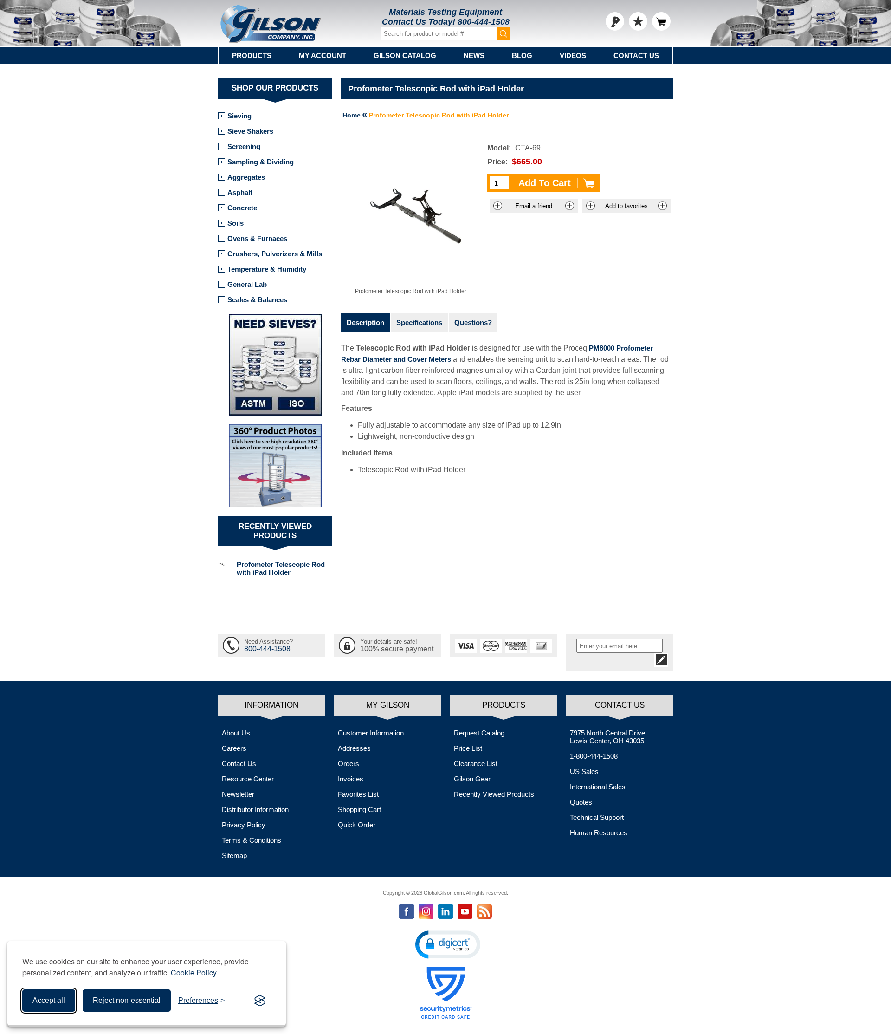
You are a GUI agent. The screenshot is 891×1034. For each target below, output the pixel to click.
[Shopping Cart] (661, 21)
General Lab (247, 284)
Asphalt (239, 192)
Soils (235, 223)
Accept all (48, 1000)
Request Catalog (479, 733)
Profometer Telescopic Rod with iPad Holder (281, 568)
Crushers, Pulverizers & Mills (274, 254)
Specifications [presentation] (419, 322)
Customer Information (371, 733)
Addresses (354, 748)
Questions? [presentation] (473, 322)
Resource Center (248, 779)
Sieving (239, 116)
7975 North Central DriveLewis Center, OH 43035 (607, 737)
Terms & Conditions (251, 840)
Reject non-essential (127, 1000)
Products (251, 55)
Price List (468, 748)
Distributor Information (255, 809)
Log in (615, 21)
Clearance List (475, 763)
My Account (322, 55)
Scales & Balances (257, 300)
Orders (348, 763)
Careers (234, 748)
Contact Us (636, 55)
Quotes (581, 802)
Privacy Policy (243, 825)
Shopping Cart (359, 809)
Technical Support (597, 817)
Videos (573, 55)
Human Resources (598, 833)
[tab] (365, 322)
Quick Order (356, 825)
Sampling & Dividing (260, 162)
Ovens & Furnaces (257, 238)
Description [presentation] (365, 322)
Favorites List (358, 794)
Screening (243, 146)
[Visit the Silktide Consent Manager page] (260, 1000)
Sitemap (234, 855)
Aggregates (246, 177)
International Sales (598, 787)
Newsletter (238, 794)
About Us (236, 733)
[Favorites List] (638, 21)
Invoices (350, 779)
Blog (522, 55)
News (474, 55)
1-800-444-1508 (594, 756)
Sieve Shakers (250, 131)
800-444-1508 (484, 21)
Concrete (242, 208)
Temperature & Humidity (266, 269)
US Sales (584, 771)
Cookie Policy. (194, 972)
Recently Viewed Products (494, 794)
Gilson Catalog (405, 55)
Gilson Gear (472, 779)
